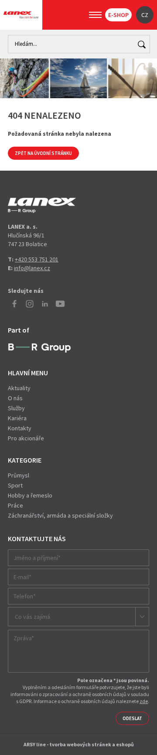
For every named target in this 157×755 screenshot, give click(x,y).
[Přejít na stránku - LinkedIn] (44, 303)
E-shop (118, 15)
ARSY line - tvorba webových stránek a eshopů (79, 744)
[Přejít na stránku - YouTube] (60, 303)
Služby (16, 408)
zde (144, 701)
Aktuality (19, 388)
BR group (39, 348)
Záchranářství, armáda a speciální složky (60, 515)
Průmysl (18, 475)
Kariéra (17, 418)
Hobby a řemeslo (30, 495)
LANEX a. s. (21, 14)
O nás (15, 398)
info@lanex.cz (32, 268)
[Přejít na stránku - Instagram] (29, 303)
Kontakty (19, 428)
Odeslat (132, 718)
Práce (15, 505)
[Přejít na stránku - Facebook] (14, 303)
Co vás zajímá (32, 617)
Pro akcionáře (26, 438)
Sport (15, 485)
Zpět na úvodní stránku (43, 153)
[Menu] (95, 15)
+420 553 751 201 (36, 259)
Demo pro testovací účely (42, 205)
